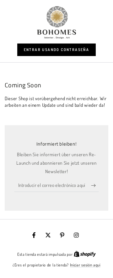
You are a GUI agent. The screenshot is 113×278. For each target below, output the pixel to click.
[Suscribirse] (95, 186)
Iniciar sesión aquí (85, 264)
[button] (56, 50)
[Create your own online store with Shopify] (85, 254)
